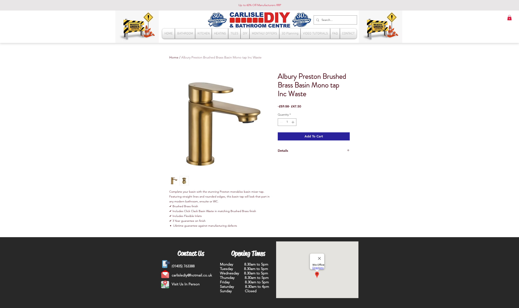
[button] (509, 17)
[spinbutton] (287, 122)
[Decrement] (280, 122)
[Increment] (293, 122)
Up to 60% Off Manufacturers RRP (259, 5)
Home (173, 57)
